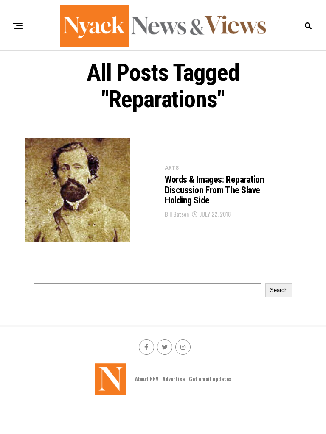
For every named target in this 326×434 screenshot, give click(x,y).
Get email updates (210, 378)
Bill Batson (177, 213)
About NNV (146, 378)
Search (278, 290)
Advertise (174, 378)
